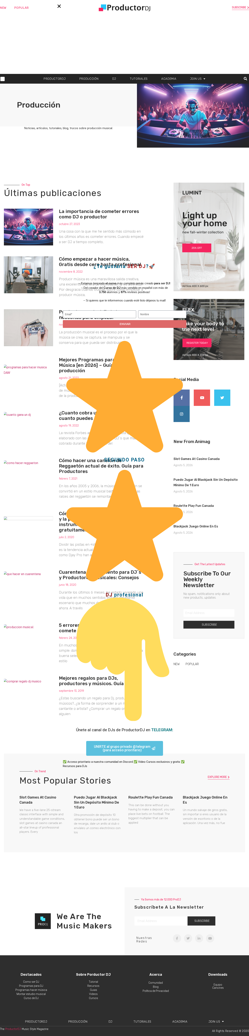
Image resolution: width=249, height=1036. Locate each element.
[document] (124, 518)
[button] (59, 6)
